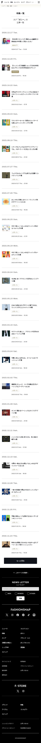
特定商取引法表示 (25, 728)
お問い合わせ (24, 670)
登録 (20, 598)
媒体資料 (4, 670)
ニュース (6, 2)
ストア (23, 2)
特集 (11, 2)
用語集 (22, 647)
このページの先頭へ (22, 572)
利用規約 (23, 661)
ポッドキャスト (25, 643)
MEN (9, 593)
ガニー (15, 6)
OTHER (32, 593)
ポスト (22, 633)
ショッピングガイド (8, 723)
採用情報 (4, 666)
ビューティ (17, 2)
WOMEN (20, 593)
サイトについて (6, 661)
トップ (3, 6)
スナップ (5, 652)
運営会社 (4, 675)
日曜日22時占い (7, 643)
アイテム (5, 709)
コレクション (24, 628)
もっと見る (20, 561)
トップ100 (5, 647)
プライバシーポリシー (26, 666)
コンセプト (23, 709)
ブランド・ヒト (30, 2)
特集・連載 (9, 6)
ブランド (5, 705)
